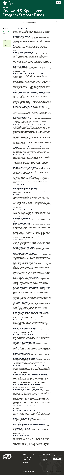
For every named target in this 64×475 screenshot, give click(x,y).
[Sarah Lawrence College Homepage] (7, 456)
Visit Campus (27, 457)
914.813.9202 (7, 45)
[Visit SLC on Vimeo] (28, 471)
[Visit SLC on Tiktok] (25, 471)
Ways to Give (34, 21)
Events (44, 461)
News (44, 460)
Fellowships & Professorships (5, 35)
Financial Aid (26, 459)
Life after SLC (45, 459)
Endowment (9, 21)
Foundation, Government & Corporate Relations (29, 22)
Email (5, 44)
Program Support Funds (15, 21)
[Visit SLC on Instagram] (23, 471)
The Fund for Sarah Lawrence (26, 21)
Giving (5, 21)
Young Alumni (49, 21)
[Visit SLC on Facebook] (26, 471)
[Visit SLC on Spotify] (30, 471)
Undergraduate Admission (37, 456)
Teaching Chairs (5, 33)
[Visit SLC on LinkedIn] (33, 471)
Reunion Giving (54, 21)
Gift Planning (39, 21)
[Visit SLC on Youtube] (32, 471)
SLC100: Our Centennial (46, 456)
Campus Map (27, 463)
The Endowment (5, 28)
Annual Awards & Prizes (6, 30)
